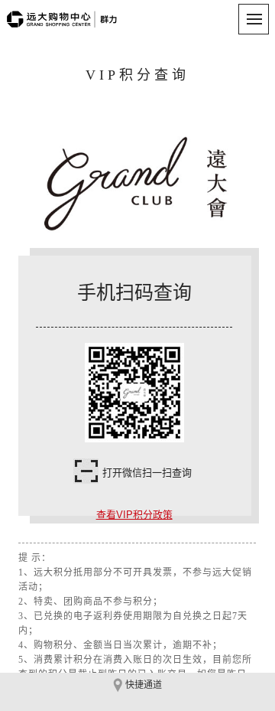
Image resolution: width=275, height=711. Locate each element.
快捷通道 (143, 685)
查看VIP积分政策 (134, 514)
